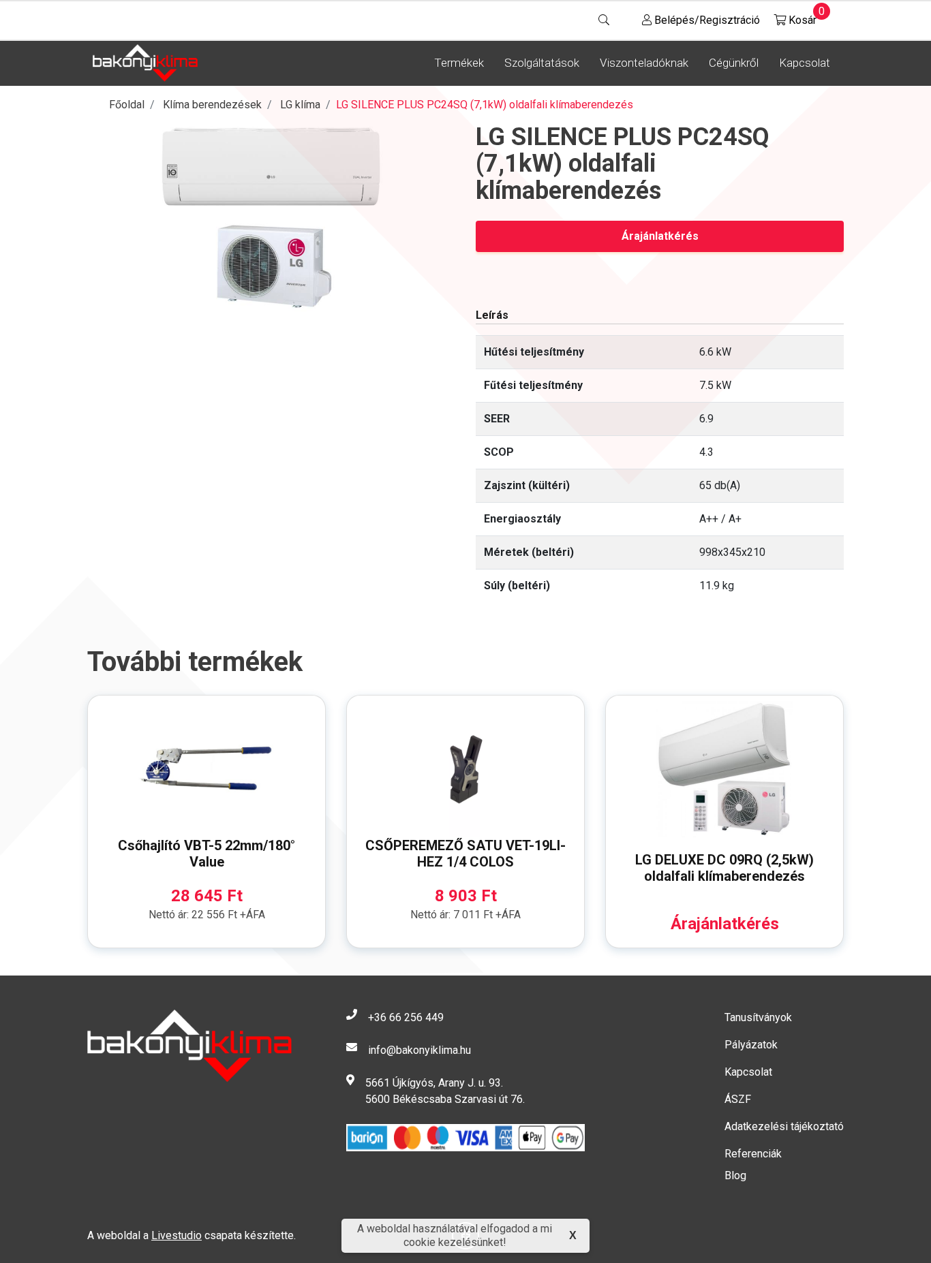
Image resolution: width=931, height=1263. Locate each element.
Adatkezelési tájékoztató (784, 1126)
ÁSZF (737, 1099)
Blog (735, 1175)
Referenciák (753, 1153)
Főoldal (126, 104)
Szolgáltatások (541, 62)
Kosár (801, 17)
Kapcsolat (804, 62)
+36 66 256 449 (406, 1017)
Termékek (459, 62)
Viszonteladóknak (644, 62)
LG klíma (300, 104)
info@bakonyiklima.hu (419, 1050)
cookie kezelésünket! (454, 1242)
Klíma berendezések (212, 104)
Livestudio (176, 1235)
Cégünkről (734, 62)
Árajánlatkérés (660, 236)
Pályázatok (751, 1044)
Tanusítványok (758, 1017)
